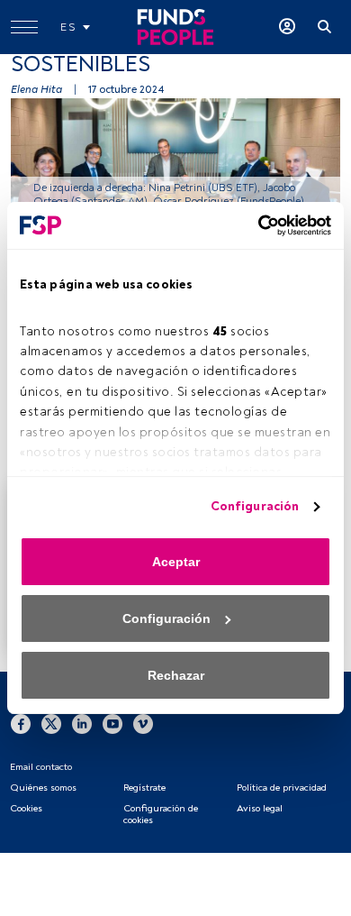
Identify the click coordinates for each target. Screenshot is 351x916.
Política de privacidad (282, 787)
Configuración (255, 506)
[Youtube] (112, 724)
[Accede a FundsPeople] (287, 27)
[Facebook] (21, 724)
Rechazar (176, 675)
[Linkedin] (82, 724)
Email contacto (41, 767)
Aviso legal (260, 808)
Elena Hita (36, 89)
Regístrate (144, 787)
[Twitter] (51, 724)
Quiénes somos (43, 787)
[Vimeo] (143, 724)
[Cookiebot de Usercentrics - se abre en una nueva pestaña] (253, 225)
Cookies (26, 808)
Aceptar (176, 561)
